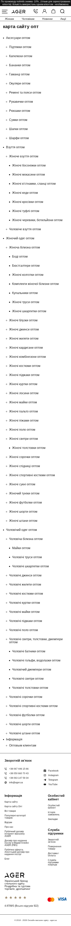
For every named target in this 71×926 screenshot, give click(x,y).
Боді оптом (20, 256)
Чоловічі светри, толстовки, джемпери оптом (36, 641)
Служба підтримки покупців (53, 862)
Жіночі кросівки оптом (27, 201)
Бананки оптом (19, 65)
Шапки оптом (18, 129)
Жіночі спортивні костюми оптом (32, 475)
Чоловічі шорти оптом (24, 724)
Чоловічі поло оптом (23, 630)
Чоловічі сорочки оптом (25, 696)
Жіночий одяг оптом (20, 238)
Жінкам (9, 18)
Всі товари (10, 811)
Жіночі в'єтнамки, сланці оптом (34, 183)
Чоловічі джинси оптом (25, 575)
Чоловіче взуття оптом (25, 229)
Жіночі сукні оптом (22, 484)
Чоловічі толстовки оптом (30, 687)
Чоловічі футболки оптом (26, 715)
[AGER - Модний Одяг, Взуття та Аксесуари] (18, 11)
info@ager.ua (16, 782)
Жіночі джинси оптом (24, 329)
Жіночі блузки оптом (23, 320)
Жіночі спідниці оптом (24, 466)
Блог (7, 859)
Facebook (53, 771)
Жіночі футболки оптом (25, 502)
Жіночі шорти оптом (23, 511)
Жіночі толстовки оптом (28, 447)
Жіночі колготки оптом (27, 274)
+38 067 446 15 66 (19, 769)
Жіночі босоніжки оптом (29, 165)
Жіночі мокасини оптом (28, 174)
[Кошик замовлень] (53, 11)
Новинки (47, 18)
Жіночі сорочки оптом (24, 457)
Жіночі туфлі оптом (25, 211)
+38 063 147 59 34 (19, 778)
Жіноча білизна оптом (24, 247)
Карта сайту (11, 802)
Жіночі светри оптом (23, 438)
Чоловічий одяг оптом (21, 529)
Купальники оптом (25, 293)
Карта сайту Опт (13, 806)
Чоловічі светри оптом (28, 678)
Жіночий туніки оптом (24, 493)
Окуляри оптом (19, 83)
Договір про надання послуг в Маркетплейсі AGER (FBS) (17, 842)
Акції (63, 18)
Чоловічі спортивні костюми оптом (33, 706)
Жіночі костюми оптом (24, 365)
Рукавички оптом (21, 101)
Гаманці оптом (19, 74)
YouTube (53, 784)
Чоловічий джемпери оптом (31, 669)
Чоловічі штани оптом (24, 733)
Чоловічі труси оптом (27, 557)
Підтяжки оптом (20, 47)
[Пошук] (62, 11)
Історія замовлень (53, 813)
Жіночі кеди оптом (25, 192)
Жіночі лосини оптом (23, 393)
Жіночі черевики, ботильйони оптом (37, 220)
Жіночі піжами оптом (23, 420)
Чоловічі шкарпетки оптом (30, 566)
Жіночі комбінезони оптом (27, 356)
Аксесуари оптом (18, 37)
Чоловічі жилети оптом (25, 584)
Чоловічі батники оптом (28, 651)
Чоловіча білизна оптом (26, 539)
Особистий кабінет (54, 806)
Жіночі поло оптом (22, 429)
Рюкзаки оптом (19, 110)
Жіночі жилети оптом (23, 338)
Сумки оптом (18, 119)
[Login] (44, 11)
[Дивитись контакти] (36, 11)
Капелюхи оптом (20, 56)
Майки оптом (21, 548)
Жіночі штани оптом (23, 520)
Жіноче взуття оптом (23, 156)
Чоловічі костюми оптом (26, 593)
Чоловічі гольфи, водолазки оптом (36, 660)
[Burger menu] (5, 11)
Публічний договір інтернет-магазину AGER (15, 833)
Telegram (53, 780)
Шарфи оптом (19, 138)
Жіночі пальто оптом (23, 411)
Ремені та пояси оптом (25, 92)
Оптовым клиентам (22, 745)
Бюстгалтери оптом (26, 265)
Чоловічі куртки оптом (24, 602)
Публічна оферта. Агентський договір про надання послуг (17, 852)
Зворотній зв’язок (53, 841)
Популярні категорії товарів (15, 816)
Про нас (9, 827)
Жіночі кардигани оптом (26, 347)
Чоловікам (28, 18)
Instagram (53, 775)
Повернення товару (54, 847)
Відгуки (8, 822)
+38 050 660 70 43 (19, 773)
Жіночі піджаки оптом (24, 375)
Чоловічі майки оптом (24, 611)
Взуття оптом (15, 147)
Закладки (53, 819)
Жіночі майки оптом (23, 402)
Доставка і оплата (53, 854)
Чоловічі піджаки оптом (25, 621)
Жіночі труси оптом (25, 302)
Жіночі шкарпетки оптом (29, 311)
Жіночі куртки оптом (23, 384)
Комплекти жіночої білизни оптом (35, 283)
